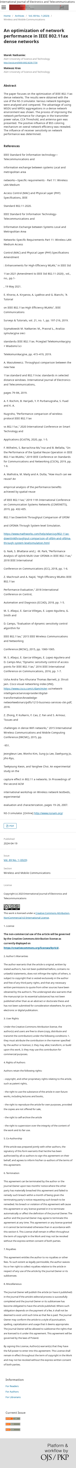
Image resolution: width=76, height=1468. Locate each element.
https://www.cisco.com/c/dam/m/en (25, 688)
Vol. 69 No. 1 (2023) (39, 15)
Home (7, 15)
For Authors (12, 1391)
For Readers (12, 1386)
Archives (19, 15)
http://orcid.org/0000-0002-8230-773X (20, 62)
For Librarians (13, 1397)
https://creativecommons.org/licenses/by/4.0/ (31, 948)
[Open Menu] (3, 7)
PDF (11, 826)
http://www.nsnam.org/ (48, 813)
